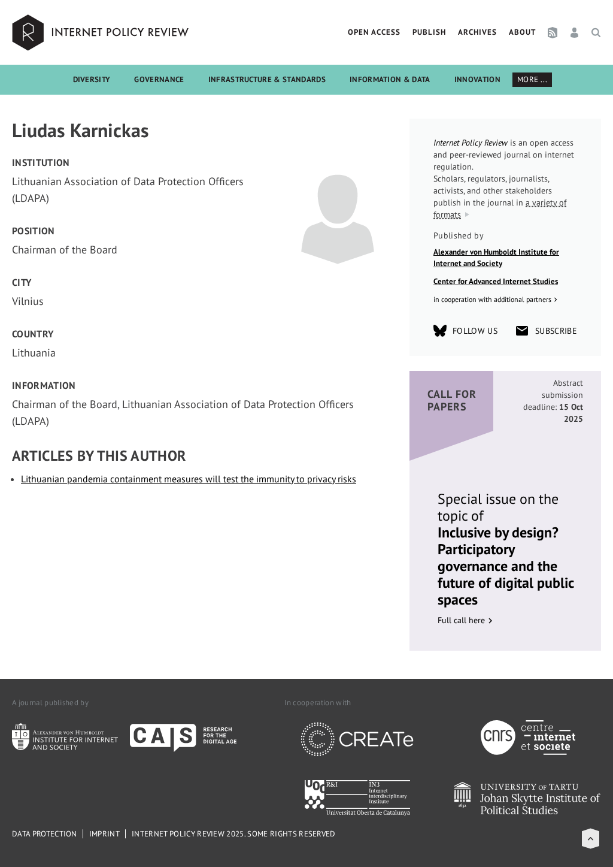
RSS (552, 32)
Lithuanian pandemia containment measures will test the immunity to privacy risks (188, 479)
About (522, 32)
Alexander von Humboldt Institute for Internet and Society (496, 258)
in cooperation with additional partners (492, 299)
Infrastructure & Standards (267, 79)
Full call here (461, 620)
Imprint (104, 834)
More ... (532, 79)
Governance (159, 79)
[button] (590, 838)
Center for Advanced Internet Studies (495, 281)
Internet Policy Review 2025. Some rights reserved (234, 834)
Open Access (374, 32)
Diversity (92, 79)
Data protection (44, 834)
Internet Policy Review (102, 32)
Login (574, 32)
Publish (429, 32)
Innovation (477, 79)
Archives (477, 32)
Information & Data (390, 79)
